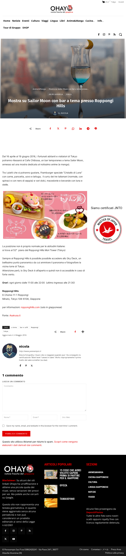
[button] (120, 34)
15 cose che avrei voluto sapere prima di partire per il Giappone (70, 474)
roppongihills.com (30, 307)
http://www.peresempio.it (30, 351)
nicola (64, 113)
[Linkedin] (80, 128)
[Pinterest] (109, 34)
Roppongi (35, 327)
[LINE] (95, 128)
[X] (58, 128)
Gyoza (63, 485)
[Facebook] (98, 34)
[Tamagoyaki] (50, 502)
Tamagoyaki (67, 498)
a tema (14, 327)
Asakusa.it (15, 315)
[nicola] (55, 113)
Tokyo (5, 331)
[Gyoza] (50, 489)
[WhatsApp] (73, 128)
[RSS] (114, 34)
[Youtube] (13, 539)
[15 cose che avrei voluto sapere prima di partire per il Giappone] (50, 474)
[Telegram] (88, 128)
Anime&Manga (39, 89)
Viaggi (69, 94)
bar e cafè (24, 327)
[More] (82, 331)
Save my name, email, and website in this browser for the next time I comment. (42, 426)
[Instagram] (104, 34)
